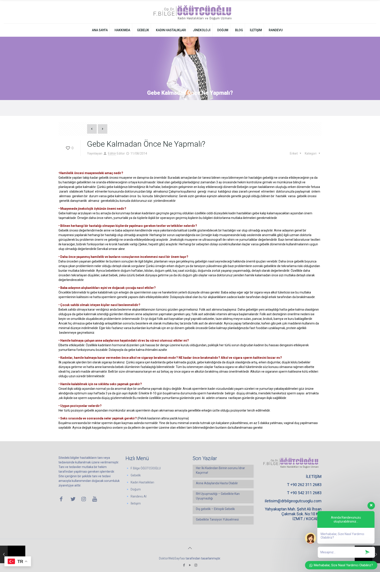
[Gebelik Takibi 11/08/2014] (12, 554)
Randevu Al (138, 496)
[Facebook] (184, 565)
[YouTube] (190, 565)
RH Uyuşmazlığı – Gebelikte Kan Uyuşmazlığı (218, 496)
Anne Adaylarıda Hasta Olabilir (217, 483)
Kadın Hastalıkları (142, 482)
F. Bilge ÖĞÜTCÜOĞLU (146, 468)
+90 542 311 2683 (306, 492)
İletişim (136, 503)
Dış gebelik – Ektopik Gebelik (215, 509)
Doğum (136, 489)
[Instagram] (196, 565)
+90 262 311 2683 (306, 484)
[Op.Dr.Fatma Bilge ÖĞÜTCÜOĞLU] (190, 12)
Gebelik (136, 475)
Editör (112, 153)
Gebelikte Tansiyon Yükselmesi (217, 519)
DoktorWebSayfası (172, 558)
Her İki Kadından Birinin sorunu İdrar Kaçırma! (220, 470)
